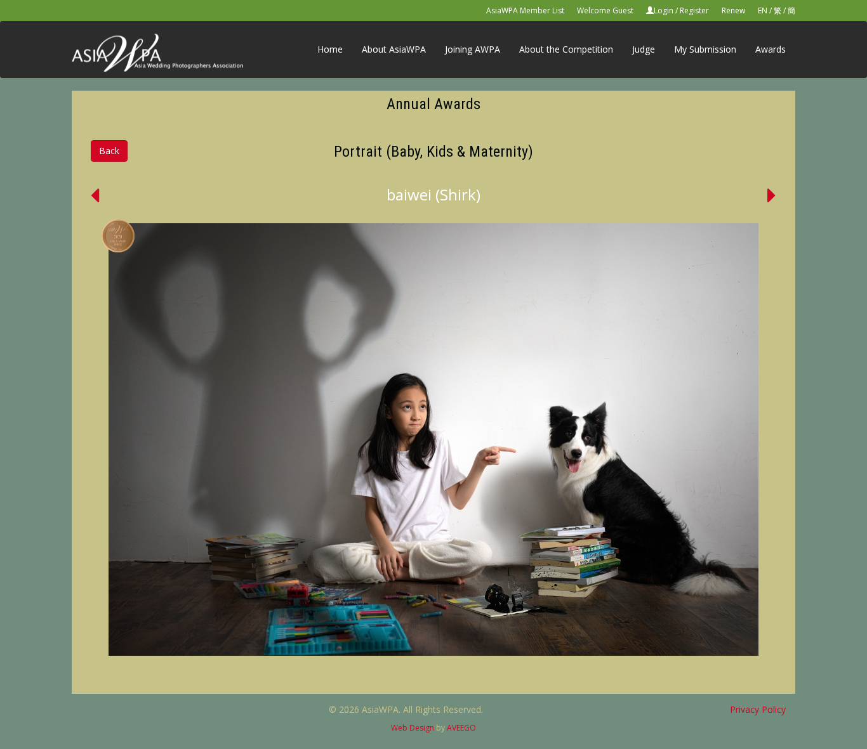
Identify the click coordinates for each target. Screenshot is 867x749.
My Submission (705, 49)
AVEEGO (461, 727)
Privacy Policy (758, 709)
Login (663, 10)
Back (109, 151)
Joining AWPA (472, 49)
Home (330, 49)
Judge (643, 49)
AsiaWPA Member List (525, 10)
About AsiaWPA (394, 49)
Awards (770, 49)
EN (762, 10)
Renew (733, 10)
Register (694, 10)
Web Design (412, 727)
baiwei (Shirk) (433, 194)
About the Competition (566, 49)
